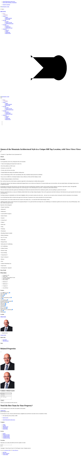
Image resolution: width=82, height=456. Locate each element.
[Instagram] (3, 124)
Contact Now (3, 410)
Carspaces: (5, 285)
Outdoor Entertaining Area (5, 297)
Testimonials (7, 32)
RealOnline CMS (7, 450)
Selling (4, 16)
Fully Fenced (2, 293)
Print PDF (5, 339)
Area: (4, 287)
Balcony (2, 295)
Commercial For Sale (9, 23)
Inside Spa (2, 306)
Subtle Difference (15, 450)
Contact (6, 31)
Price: (4, 279)
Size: (4, 292)
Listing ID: (5, 275)
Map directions (6, 340)
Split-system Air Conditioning (6, 309)
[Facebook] (3, 121)
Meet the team (8, 33)
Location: (4, 277)
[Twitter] (3, 122)
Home (4, 13)
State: (4, 278)
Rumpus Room (3, 308)
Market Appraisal (8, 18)
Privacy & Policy (6, 453)
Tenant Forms (8, 26)
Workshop (2, 312)
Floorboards (2, 304)
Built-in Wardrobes (4, 302)
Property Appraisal (6, 4)
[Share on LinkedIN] (5, 345)
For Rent (4, 24)
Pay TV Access (3, 307)
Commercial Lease (8, 27)
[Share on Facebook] (1, 345)
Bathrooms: (5, 283)
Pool (1, 298)
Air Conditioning (3, 300)
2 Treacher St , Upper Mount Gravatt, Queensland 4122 (11, 154)
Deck (1, 296)
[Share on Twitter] (4, 345)
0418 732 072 (3, 11)
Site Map (4, 452)
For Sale (4, 20)
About (4, 424)
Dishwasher (2, 303)
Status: (4, 276)
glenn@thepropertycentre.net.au (9, 1)
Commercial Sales (6, 435)
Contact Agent (3, 335)
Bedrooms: (5, 281)
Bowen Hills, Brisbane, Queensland (10, 2)
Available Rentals (6, 436)
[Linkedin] (3, 123)
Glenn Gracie (3, 316)
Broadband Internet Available (6, 301)
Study (1, 310)
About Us (5, 29)
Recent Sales (7, 19)
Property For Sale (8, 22)
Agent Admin (5, 454)
